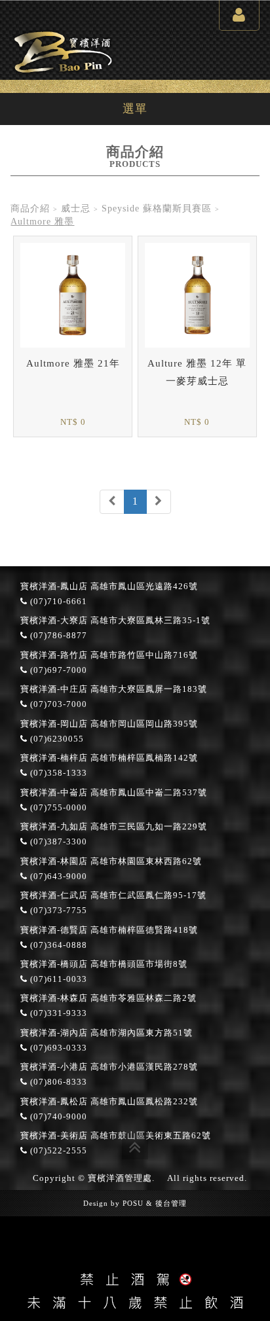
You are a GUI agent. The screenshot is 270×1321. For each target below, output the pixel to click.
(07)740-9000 (57, 1116)
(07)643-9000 (57, 876)
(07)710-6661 (57, 601)
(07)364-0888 (57, 945)
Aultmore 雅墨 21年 (73, 363)
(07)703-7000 (57, 704)
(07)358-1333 (57, 773)
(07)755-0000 (57, 807)
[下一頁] (158, 502)
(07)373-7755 (57, 910)
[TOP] (135, 1146)
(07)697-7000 (57, 670)
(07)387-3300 (57, 841)
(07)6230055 (56, 739)
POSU (133, 1203)
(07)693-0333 (57, 1048)
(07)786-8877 (57, 635)
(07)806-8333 (57, 1082)
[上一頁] (112, 502)
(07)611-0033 (57, 979)
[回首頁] (62, 50)
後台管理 (171, 1203)
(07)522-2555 (57, 1150)
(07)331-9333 (57, 1013)
